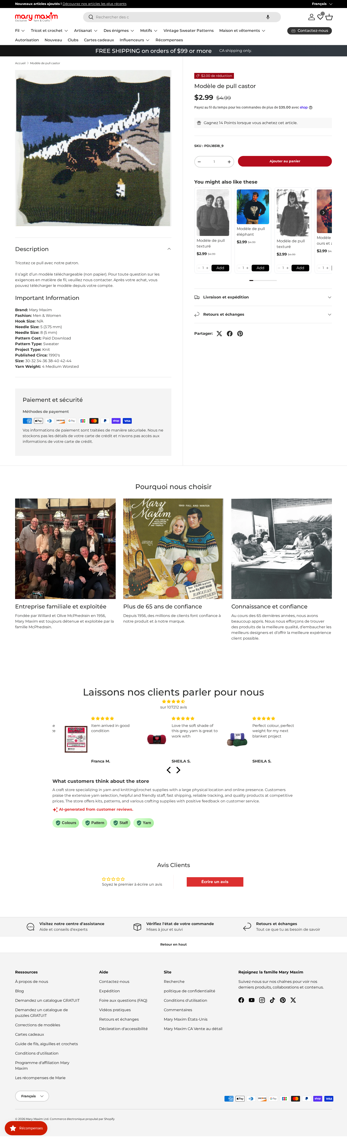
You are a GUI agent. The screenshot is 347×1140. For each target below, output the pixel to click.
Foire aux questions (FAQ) (123, 1000)
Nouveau (53, 40)
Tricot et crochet (47, 30)
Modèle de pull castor (45, 63)
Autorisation (27, 40)
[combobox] (182, 17)
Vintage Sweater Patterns (189, 30)
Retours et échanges (119, 1019)
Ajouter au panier (285, 161)
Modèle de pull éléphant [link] (251, 231)
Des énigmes (116, 30)
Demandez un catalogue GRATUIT (47, 1000)
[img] (173, 701)
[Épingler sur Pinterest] (240, 333)
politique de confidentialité (189, 991)
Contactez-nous (114, 981)
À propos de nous (31, 981)
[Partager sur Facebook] (229, 333)
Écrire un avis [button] (215, 882)
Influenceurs (132, 40)
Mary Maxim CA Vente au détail (193, 1029)
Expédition (109, 991)
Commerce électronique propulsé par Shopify (82, 1119)
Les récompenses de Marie (40, 1078)
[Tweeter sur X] (219, 333)
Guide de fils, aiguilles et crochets (46, 1044)
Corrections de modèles (37, 1025)
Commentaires (178, 1010)
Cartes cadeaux (99, 40)
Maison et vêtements (239, 30)
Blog (19, 991)
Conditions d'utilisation (37, 1053)
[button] (268, 17)
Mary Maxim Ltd (37, 1119)
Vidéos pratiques (115, 1010)
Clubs (73, 40)
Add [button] (220, 268)
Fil (17, 30)
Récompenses (169, 40)
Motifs (146, 30)
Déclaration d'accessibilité (123, 1029)
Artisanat (83, 30)
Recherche (174, 981)
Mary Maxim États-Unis (185, 1019)
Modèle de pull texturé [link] (211, 243)
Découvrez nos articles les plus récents (95, 4)
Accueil (20, 63)
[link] (213, 212)
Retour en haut (173, 944)
